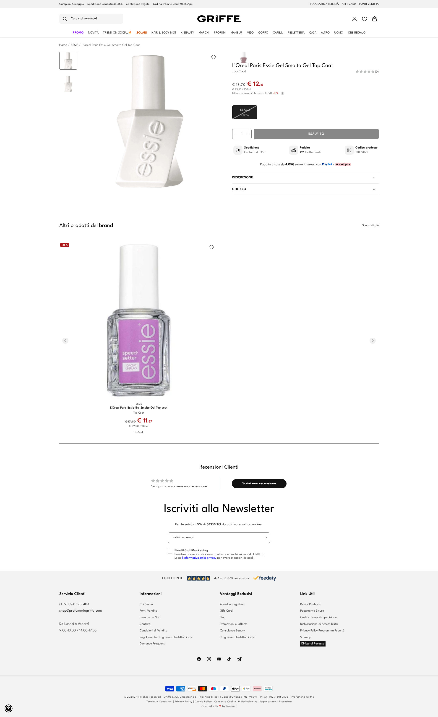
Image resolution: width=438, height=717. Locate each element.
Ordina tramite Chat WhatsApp (173, 4)
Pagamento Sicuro (312, 610)
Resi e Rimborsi (310, 604)
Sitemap (305, 637)
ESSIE (74, 45)
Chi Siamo (146, 604)
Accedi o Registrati (232, 604)
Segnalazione (267, 702)
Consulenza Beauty (232, 630)
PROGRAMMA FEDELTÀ (324, 4)
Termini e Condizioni (159, 702)
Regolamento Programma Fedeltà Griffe (166, 637)
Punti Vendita (148, 610)
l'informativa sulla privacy (199, 557)
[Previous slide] (68, 59)
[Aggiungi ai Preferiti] (213, 57)
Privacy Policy (184, 702)
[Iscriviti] (265, 537)
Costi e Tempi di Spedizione (318, 617)
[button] (91, 19)
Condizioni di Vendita (153, 630)
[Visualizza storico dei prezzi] (282, 93)
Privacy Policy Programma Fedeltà (322, 630)
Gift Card (226, 610)
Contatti (145, 624)
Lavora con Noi (149, 617)
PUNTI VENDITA (369, 4)
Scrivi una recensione (259, 483)
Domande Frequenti (152, 643)
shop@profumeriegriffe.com (80, 611)
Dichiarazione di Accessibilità (319, 624)
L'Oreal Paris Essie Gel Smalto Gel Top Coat (111, 45)
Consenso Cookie (225, 702)
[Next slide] (68, 184)
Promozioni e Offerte (234, 624)
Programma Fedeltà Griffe (237, 637)
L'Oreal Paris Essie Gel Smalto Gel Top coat (138, 407)
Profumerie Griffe (303, 697)
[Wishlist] (365, 19)
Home (63, 45)
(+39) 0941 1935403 (74, 604)
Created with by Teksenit (218, 706)
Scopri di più (370, 225)
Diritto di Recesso (312, 643)
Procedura (285, 702)
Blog (222, 617)
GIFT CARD (349, 4)
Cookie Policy (203, 702)
